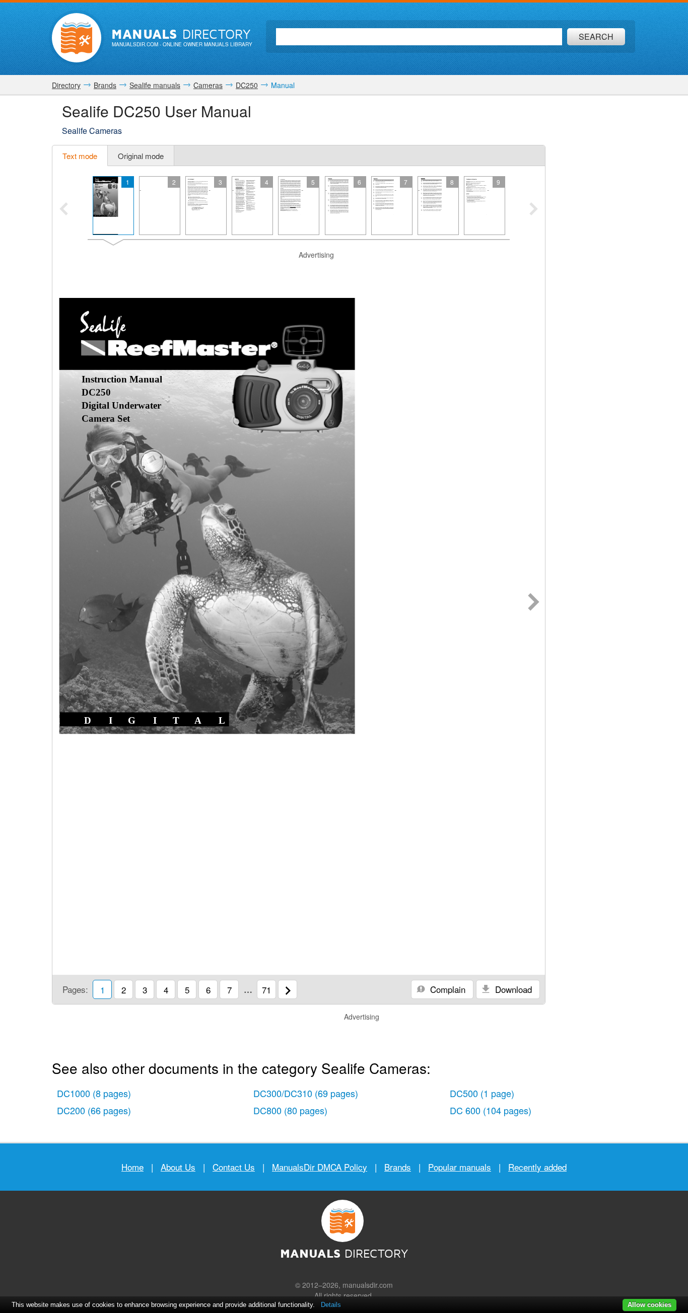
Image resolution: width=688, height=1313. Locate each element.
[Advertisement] (298, 272)
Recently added (537, 1167)
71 (266, 989)
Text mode (79, 155)
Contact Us (234, 1167)
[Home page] (76, 37)
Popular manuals (459, 1167)
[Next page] (533, 603)
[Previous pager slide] (64, 209)
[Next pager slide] (533, 209)
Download (512, 989)
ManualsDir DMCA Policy (319, 1167)
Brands (397, 1167)
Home (132, 1167)
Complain (446, 989)
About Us (178, 1167)
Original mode (141, 155)
